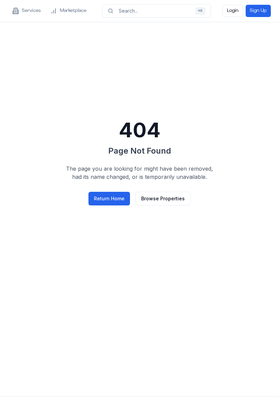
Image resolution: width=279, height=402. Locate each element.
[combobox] (156, 11)
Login (233, 10)
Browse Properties (163, 198)
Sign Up (258, 10)
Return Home (109, 198)
